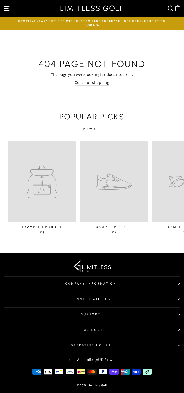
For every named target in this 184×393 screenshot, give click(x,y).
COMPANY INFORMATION (90, 283)
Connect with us (91, 299)
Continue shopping (92, 82)
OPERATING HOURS (91, 345)
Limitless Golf (92, 8)
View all (92, 129)
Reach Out (91, 330)
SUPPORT (91, 314)
